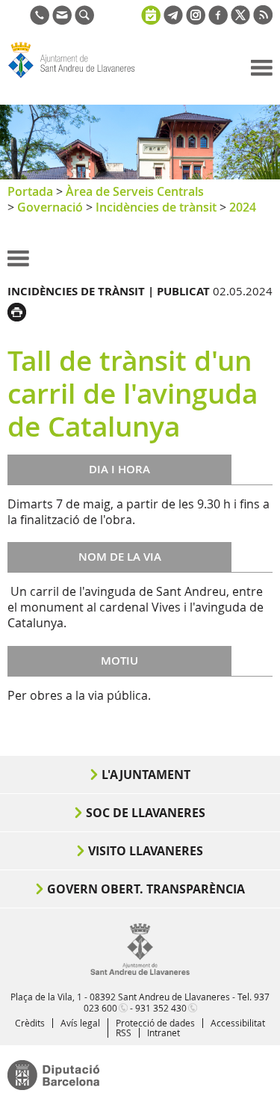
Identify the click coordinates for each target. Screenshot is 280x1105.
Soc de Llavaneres (145, 812)
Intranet (163, 1032)
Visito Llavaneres (145, 851)
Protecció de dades (155, 1023)
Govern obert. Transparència (146, 889)
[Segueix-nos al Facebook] (218, 20)
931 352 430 (161, 1008)
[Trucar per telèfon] (39, 20)
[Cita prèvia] (151, 13)
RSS (123, 1032)
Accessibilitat (238, 1023)
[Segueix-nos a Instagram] (195, 20)
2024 (242, 207)
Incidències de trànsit (156, 207)
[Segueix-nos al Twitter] (240, 20)
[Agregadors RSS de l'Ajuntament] (263, 20)
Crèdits (30, 1023)
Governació (50, 207)
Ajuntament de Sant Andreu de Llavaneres (79, 78)
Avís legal (80, 1023)
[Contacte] (62, 20)
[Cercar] (84, 20)
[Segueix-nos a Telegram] (173, 20)
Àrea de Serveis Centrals (135, 191)
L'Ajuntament (146, 774)
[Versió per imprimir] (20, 310)
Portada (30, 191)
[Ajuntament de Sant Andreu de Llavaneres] (140, 972)
